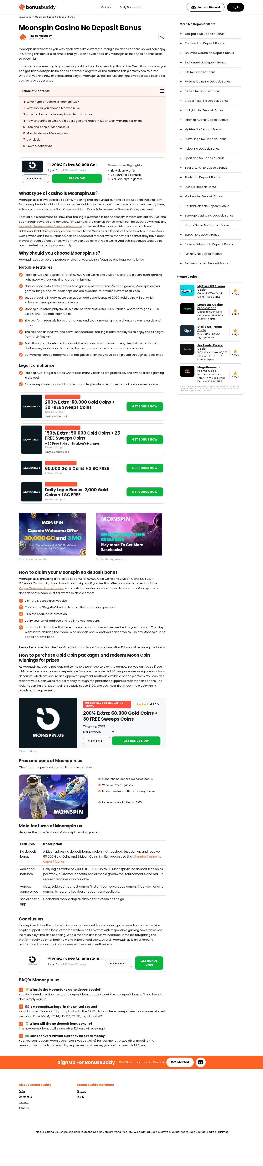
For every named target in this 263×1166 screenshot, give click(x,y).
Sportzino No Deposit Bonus (204, 158)
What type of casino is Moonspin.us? (53, 102)
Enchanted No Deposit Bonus (205, 62)
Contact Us (26, 1097)
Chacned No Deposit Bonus (204, 43)
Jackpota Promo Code (210, 347)
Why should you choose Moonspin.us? (53, 108)
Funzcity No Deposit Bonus (203, 254)
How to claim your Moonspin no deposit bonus (60, 114)
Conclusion (34, 139)
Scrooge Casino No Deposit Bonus (209, 215)
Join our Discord (209, 7)
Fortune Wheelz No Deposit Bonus (209, 244)
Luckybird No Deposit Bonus (204, 110)
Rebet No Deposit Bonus (202, 149)
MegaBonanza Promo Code (208, 369)
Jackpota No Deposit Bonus (204, 34)
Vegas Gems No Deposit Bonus (207, 225)
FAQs (22, 1091)
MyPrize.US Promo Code (211, 288)
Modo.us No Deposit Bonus (204, 196)
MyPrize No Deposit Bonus (203, 129)
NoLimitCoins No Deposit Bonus (207, 206)
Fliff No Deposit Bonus (200, 72)
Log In (235, 7)
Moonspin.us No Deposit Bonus (206, 120)
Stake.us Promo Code (209, 328)
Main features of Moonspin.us (48, 133)
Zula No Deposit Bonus (201, 187)
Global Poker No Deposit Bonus (207, 101)
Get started (180, 1062)
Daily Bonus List (130, 7)
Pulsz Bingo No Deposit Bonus (205, 139)
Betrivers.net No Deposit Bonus (207, 263)
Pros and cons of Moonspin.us (48, 127)
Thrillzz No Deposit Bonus (202, 177)
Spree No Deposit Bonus (202, 234)
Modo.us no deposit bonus (79, 632)
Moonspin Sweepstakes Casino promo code (50, 226)
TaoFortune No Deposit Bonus (206, 168)
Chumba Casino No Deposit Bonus (209, 53)
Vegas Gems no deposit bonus (41, 588)
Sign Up (81, 1091)
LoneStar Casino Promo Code (210, 306)
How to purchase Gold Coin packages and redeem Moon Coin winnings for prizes (84, 121)
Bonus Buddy (26, 16)
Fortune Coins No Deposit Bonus (207, 81)
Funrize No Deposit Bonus (202, 91)
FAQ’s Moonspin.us (40, 146)
